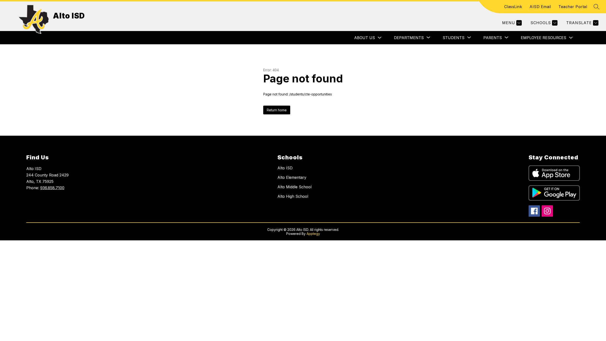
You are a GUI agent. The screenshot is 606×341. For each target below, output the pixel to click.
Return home (277, 110)
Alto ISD (285, 168)
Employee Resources (543, 37)
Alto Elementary (291, 177)
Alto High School (292, 196)
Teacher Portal (572, 6)
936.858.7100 (52, 187)
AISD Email (540, 6)
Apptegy (313, 234)
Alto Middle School (294, 186)
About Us (364, 37)
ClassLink (513, 6)
